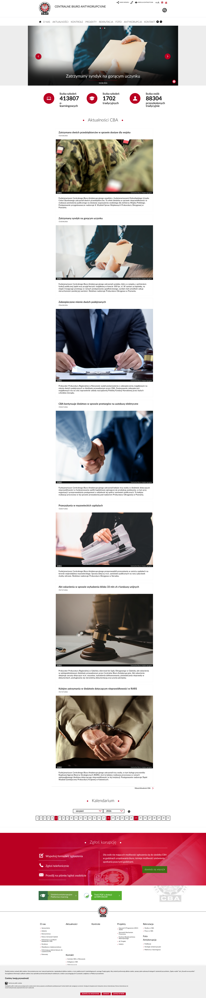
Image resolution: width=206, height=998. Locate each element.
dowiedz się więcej (154, 869)
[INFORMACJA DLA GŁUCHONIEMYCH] (131, 2)
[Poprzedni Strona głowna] (41, 895)
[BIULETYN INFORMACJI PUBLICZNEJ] (166, 2)
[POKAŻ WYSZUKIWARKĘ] (164, 9)
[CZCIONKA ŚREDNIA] (157, 3)
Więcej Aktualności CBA (143, 788)
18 (107, 817)
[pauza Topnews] (174, 81)
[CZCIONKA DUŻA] (158, 3)
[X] (161, 22)
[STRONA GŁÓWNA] (40, 22)
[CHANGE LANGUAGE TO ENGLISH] (162, 2)
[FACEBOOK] (157, 22)
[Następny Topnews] (168, 56)
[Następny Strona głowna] (163, 895)
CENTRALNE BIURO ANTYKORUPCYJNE (80, 6)
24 (135, 817)
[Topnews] (38, 56)
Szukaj (129, 811)
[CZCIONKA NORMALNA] (155, 2)
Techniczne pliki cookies (15, 983)
